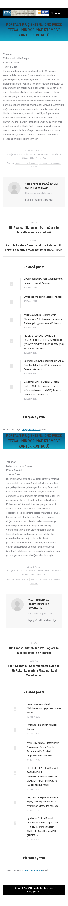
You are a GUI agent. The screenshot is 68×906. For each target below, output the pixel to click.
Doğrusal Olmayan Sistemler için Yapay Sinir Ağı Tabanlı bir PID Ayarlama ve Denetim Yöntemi (44, 365)
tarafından (33, 154)
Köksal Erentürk (22, 163)
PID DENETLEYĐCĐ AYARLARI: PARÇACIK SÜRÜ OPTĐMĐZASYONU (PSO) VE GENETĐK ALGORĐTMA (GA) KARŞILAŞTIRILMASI (44, 342)
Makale (37, 151)
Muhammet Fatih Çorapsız (50, 163)
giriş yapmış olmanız (30, 429)
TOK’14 (34, 167)
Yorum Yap (41, 158)
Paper (37, 567)
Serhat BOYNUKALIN (24, 888)
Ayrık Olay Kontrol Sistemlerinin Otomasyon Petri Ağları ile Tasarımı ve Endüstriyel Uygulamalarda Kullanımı (43, 319)
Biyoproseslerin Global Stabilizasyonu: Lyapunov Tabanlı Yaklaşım (43, 280)
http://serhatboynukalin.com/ (38, 193)
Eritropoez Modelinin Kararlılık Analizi (43, 296)
